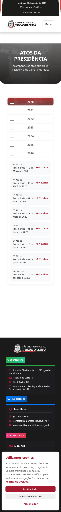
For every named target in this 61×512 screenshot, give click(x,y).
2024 (30, 136)
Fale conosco (26, 7)
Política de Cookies (31, 12)
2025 (30, 145)
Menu (48, 24)
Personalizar (30, 503)
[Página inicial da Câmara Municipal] (30, 352)
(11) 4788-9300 (20, 416)
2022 (30, 119)
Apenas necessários (30, 496)
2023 (30, 127)
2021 (30, 110)
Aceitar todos (30, 489)
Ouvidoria (37, 7)
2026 (30, 153)
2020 (30, 102)
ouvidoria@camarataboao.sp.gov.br (32, 425)
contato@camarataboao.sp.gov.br (30, 420)
